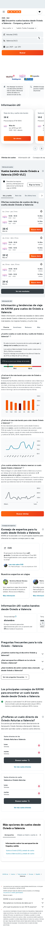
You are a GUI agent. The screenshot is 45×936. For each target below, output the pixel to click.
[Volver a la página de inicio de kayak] (14, 11)
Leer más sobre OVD (16, 564)
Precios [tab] (6, 327)
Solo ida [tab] (18, 196)
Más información (9, 596)
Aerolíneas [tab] (17, 327)
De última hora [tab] (30, 196)
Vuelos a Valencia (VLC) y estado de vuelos (20, 854)
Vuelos (13, 874)
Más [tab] (38, 327)
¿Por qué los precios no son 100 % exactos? (20, 907)
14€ (3, 20)
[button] (3, 11)
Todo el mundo (21, 874)
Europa (31, 874)
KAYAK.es (5, 874)
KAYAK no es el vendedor (12, 899)
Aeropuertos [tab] (9, 835)
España (38, 874)
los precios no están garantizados (13, 892)
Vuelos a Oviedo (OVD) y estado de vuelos (20, 850)
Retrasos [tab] (28, 327)
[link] (22, 513)
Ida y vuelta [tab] (7, 196)
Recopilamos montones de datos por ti (18, 903)
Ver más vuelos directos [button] (22, 767)
